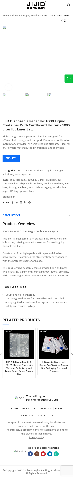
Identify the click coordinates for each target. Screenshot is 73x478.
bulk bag (51, 179)
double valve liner (53, 183)
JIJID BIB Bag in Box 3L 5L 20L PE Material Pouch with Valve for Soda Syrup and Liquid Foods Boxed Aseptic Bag (19, 368)
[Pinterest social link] (21, 202)
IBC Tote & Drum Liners (56, 15)
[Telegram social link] (29, 202)
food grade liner (18, 187)
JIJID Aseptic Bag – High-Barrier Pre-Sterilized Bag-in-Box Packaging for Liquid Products (54, 366)
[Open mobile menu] (4, 5)
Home (6, 15)
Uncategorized (23, 174)
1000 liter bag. (18, 179)
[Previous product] (62, 20)
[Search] (68, 5)
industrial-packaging (40, 187)
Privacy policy (36, 437)
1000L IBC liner (36, 179)
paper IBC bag (10, 191)
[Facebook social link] (12, 202)
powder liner (27, 191)
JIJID (12, 196)
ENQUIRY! (11, 158)
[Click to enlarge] (8, 87)
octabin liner (60, 187)
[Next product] (68, 20)
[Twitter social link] (16, 202)
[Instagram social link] (36, 453)
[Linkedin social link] (25, 202)
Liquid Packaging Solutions (26, 15)
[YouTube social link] (43, 453)
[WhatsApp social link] (56, 453)
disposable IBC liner (31, 183)
